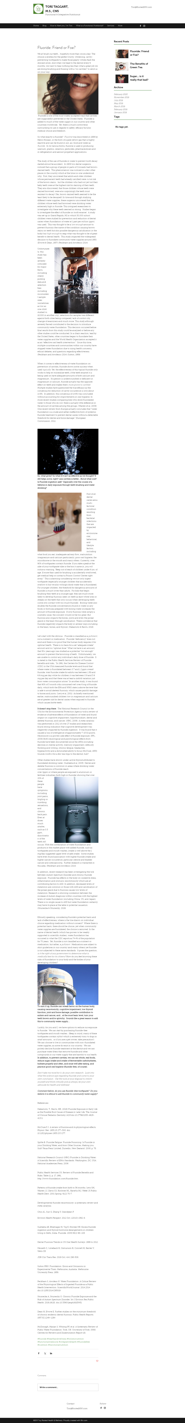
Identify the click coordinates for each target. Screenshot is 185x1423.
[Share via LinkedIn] (51, 1353)
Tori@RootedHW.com (141, 7)
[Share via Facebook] (39, 1353)
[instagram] (144, 26)
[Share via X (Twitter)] (45, 1353)
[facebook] (140, 26)
